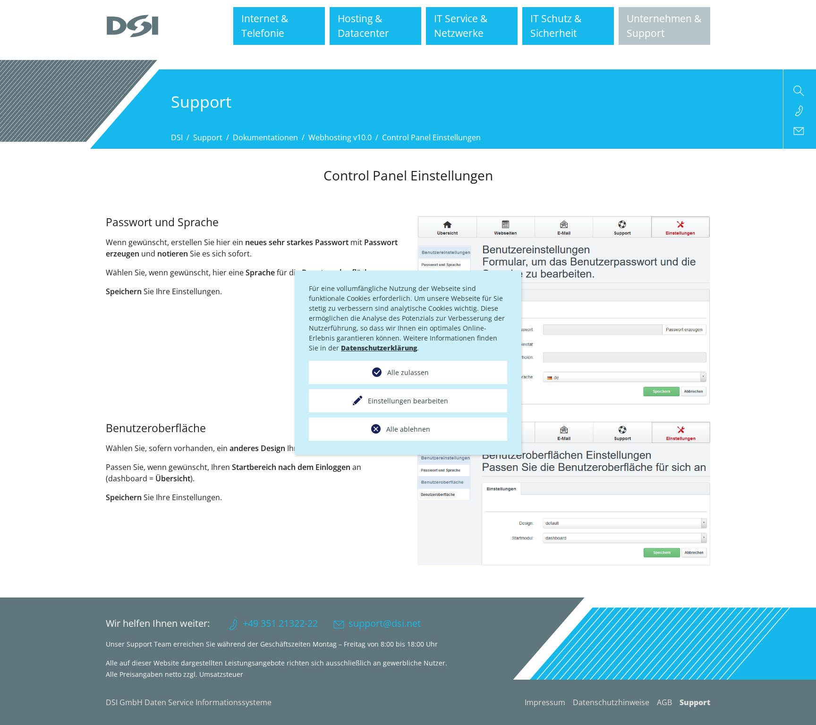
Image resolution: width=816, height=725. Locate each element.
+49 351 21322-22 (280, 623)
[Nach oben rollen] (795, 704)
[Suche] (799, 91)
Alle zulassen (408, 372)
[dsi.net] (132, 26)
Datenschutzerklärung (379, 347)
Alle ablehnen (408, 429)
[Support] (799, 110)
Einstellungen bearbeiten (408, 400)
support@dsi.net (384, 623)
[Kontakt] (799, 130)
